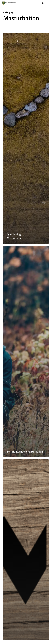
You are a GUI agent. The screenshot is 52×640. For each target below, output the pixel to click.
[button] (48, 3)
